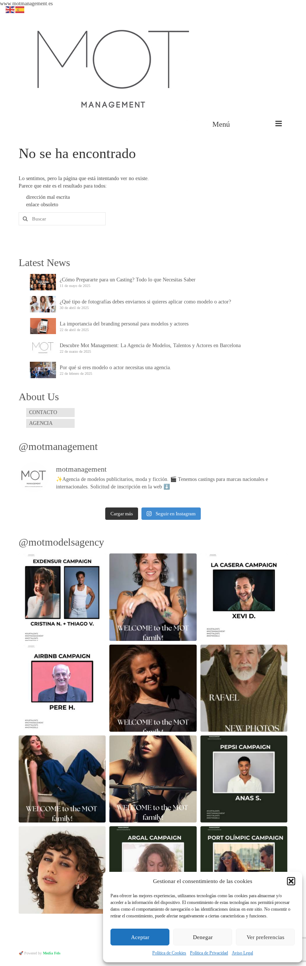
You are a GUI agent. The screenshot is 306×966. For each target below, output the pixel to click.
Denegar (203, 937)
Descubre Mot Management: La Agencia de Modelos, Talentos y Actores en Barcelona (150, 345)
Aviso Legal (242, 953)
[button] (291, 881)
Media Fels (51, 953)
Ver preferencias (265, 937)
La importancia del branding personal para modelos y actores (124, 324)
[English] (10, 9)
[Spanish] (20, 9)
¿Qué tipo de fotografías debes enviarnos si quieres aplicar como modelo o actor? (145, 302)
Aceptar (140, 937)
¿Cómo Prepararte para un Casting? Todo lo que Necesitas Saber (128, 280)
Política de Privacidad (209, 953)
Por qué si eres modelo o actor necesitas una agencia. (115, 367)
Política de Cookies (169, 953)
